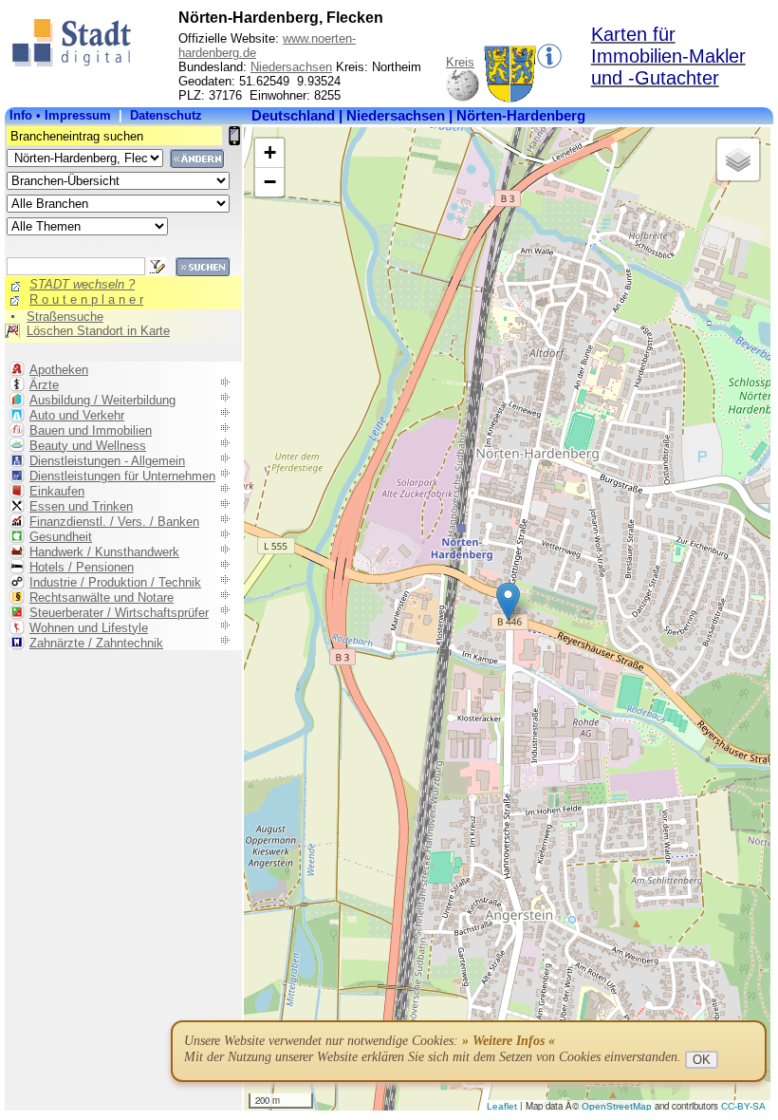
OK (702, 1060)
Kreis (460, 62)
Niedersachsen (291, 67)
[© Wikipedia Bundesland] (462, 98)
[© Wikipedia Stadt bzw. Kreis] (510, 98)
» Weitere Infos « (508, 1041)
